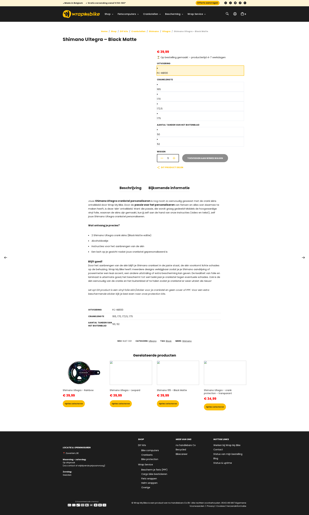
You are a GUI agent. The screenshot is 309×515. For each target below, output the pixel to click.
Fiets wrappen (149, 478)
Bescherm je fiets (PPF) (154, 469)
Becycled (181, 449)
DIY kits (124, 31)
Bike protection (149, 459)
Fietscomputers (127, 14)
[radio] (200, 70)
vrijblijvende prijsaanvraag (91, 465)
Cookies (220, 506)
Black (169, 341)
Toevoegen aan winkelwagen (205, 158)
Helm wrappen (149, 483)
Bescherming (172, 14)
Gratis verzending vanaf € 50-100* (106, 3)
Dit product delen (172, 167)
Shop (108, 14)
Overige (145, 487)
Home (104, 31)
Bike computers (150, 450)
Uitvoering (163, 63)
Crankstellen (150, 14)
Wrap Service (195, 14)
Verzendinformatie (236, 506)
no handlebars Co (186, 445)
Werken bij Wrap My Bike (226, 445)
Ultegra (166, 31)
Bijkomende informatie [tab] (169, 187)
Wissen (161, 151)
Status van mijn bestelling (227, 454)
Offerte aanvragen (207, 2)
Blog (215, 458)
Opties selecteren (74, 403)
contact (71, 465)
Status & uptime (222, 463)
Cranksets (147, 454)
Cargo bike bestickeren (154, 474)
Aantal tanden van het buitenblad (178, 124)
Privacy (210, 506)
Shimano (154, 31)
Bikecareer (181, 454)
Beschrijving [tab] (130, 187)
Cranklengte (165, 79)
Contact (218, 449)
